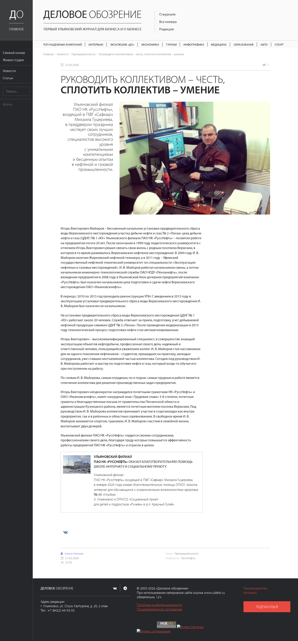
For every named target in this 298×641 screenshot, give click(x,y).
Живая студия (13, 60)
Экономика (150, 44)
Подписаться (267, 607)
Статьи (8, 78)
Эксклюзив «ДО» (122, 44)
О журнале (167, 14)
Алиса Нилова (74, 553)
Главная (48, 54)
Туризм (171, 44)
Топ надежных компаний (62, 44)
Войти (7, 104)
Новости (9, 71)
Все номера (168, 21)
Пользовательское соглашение (159, 609)
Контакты (250, 592)
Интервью (96, 44)
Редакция (166, 29)
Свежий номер (14, 52)
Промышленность (84, 54)
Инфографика (193, 44)
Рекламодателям (255, 588)
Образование (244, 44)
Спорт (279, 44)
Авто (264, 44)
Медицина (219, 44)
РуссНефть (188, 558)
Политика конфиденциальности (159, 605)
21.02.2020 (72, 65)
